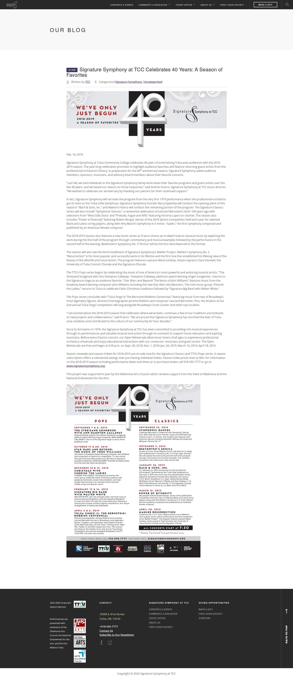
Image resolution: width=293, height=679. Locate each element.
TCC (87, 82)
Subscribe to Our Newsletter (117, 634)
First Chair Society (232, 5)
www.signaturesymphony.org (85, 366)
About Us (206, 5)
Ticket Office (184, 5)
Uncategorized (152, 82)
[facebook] (101, 642)
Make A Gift (265, 4)
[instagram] (110, 642)
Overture (204, 618)
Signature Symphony (128, 82)
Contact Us (106, 630)
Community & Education (153, 5)
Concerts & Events (121, 5)
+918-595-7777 (109, 626)
